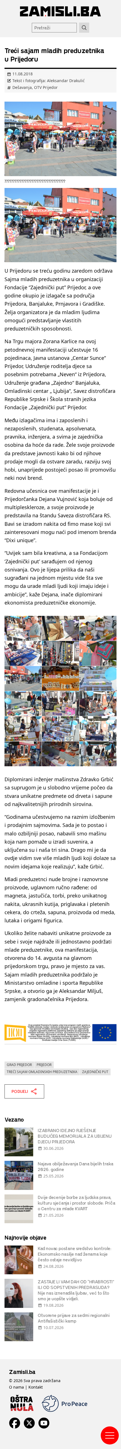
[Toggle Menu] (110, 1435)
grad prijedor (19, 1064)
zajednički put (95, 1071)
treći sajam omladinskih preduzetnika (42, 1071)
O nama (16, 1387)
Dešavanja (22, 87)
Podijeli (20, 1091)
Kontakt (35, 1387)
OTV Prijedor (46, 87)
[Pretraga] (84, 28)
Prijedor (44, 1064)
